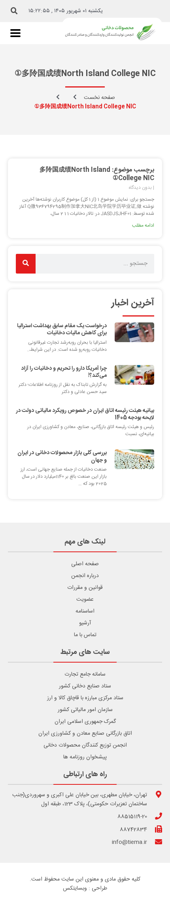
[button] (14, 11)
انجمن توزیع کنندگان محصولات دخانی (85, 745)
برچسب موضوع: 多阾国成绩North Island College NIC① (97, 174)
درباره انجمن (85, 576)
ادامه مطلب (143, 225)
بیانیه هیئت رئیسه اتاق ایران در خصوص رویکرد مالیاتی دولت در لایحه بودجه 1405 (85, 414)
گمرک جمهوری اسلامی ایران (85, 721)
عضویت (85, 599)
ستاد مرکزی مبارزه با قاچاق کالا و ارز (85, 698)
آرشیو (85, 623)
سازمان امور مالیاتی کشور (85, 710)
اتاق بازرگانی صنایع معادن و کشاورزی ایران (85, 733)
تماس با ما (85, 635)
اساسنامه (85, 611)
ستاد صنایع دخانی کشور (85, 686)
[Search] (26, 264)
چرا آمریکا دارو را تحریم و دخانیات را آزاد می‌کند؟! (64, 372)
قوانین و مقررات (85, 587)
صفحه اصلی (85, 564)
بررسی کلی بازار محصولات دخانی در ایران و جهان (62, 456)
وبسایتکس (75, 888)
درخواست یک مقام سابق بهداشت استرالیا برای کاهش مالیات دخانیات (62, 329)
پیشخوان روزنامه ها (85, 757)
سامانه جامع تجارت (85, 674)
